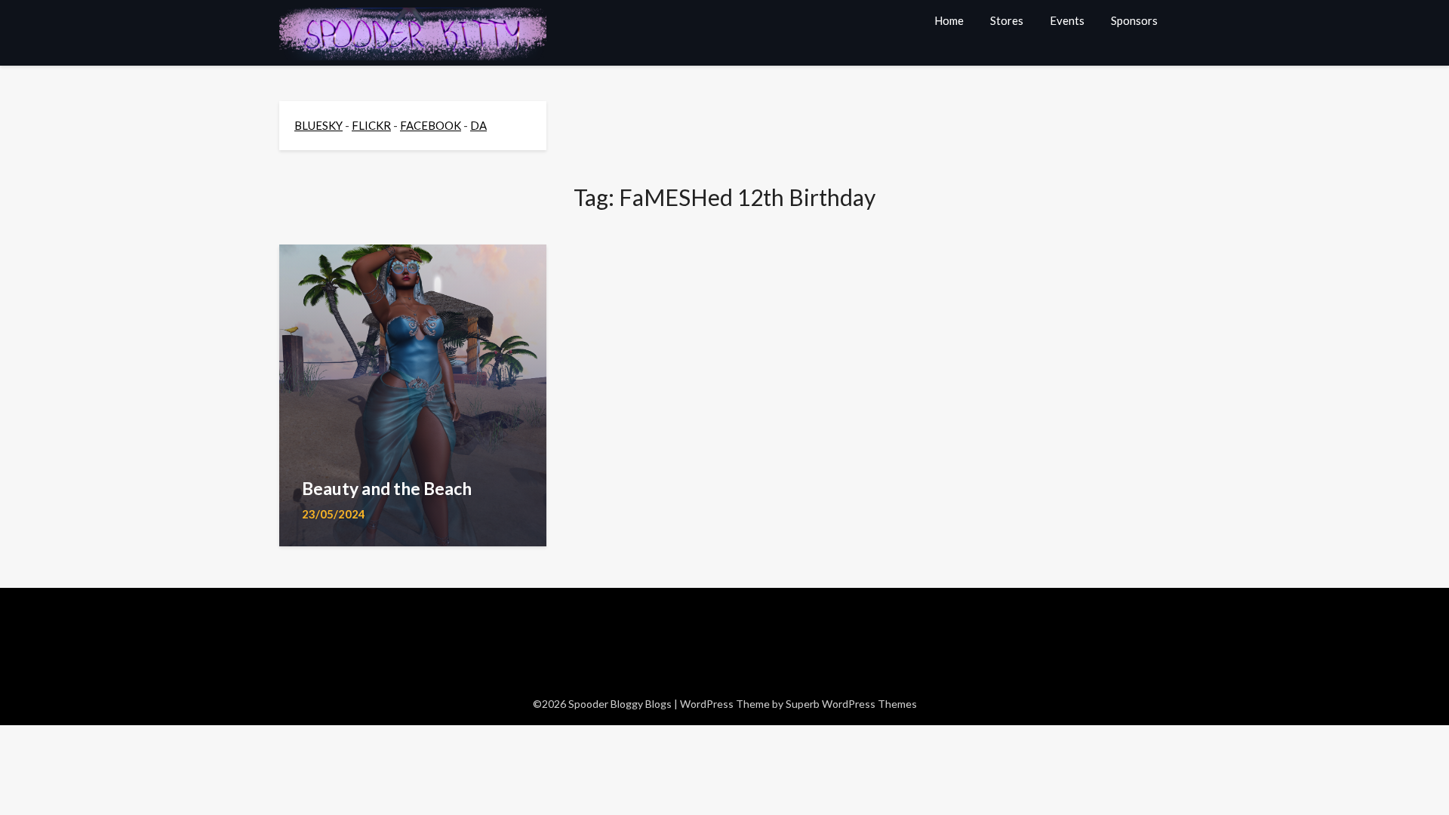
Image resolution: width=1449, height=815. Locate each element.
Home (949, 20)
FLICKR (371, 125)
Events (1067, 20)
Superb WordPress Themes (851, 703)
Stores (1006, 20)
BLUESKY (318, 125)
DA (478, 125)
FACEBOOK (430, 125)
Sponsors (1134, 20)
